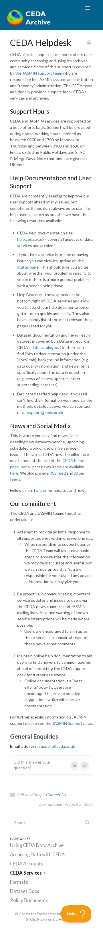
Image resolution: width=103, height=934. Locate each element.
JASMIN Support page (72, 723)
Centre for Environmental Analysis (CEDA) (54, 914)
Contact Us (56, 794)
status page (28, 267)
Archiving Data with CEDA (37, 854)
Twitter (40, 490)
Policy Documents (29, 900)
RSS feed (57, 473)
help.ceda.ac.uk (30, 239)
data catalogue (44, 347)
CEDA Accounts (26, 864)
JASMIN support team (42, 73)
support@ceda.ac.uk (45, 412)
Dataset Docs (24, 891)
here (14, 473)
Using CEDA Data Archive (37, 845)
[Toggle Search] (87, 822)
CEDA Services (26, 873)
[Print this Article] (89, 43)
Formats (19, 882)
